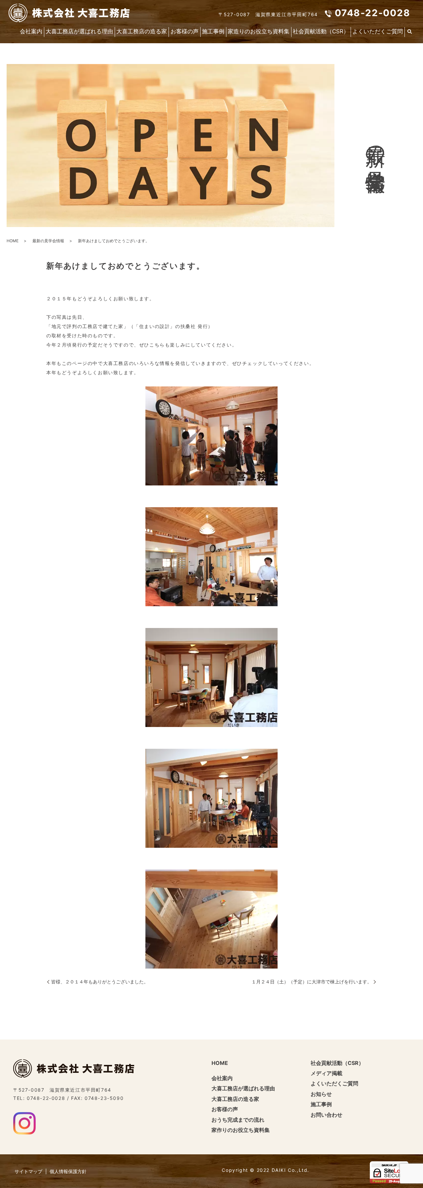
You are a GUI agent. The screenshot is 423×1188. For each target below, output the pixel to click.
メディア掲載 (326, 1073)
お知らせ (321, 1094)
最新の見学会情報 (48, 240)
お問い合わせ (326, 1114)
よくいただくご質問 (377, 31)
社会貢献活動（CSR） (321, 31)
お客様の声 (185, 31)
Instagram (24, 1123)
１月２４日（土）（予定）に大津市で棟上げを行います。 (311, 981)
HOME (13, 240)
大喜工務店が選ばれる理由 (79, 31)
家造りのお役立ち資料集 (258, 31)
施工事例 (213, 31)
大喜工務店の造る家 (141, 31)
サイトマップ (28, 1171)
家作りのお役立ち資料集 (241, 1130)
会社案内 (31, 31)
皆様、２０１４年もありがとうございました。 (99, 981)
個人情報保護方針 (68, 1171)
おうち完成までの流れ (238, 1119)
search (409, 32)
